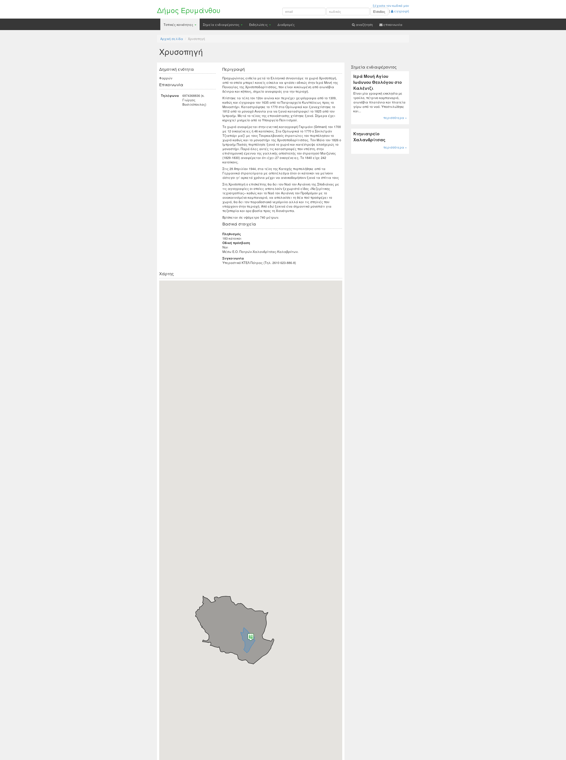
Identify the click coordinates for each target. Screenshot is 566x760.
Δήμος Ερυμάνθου (188, 10)
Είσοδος (379, 11)
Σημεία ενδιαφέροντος (221, 24)
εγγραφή (401, 11)
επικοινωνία (392, 24)
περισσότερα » (395, 117)
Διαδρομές (286, 24)
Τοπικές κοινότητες (179, 24)
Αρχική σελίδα (171, 38)
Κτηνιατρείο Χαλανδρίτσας (369, 137)
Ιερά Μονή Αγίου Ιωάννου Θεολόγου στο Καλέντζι (377, 82)
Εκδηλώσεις (259, 24)
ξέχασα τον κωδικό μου (391, 5)
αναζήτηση (364, 24)
